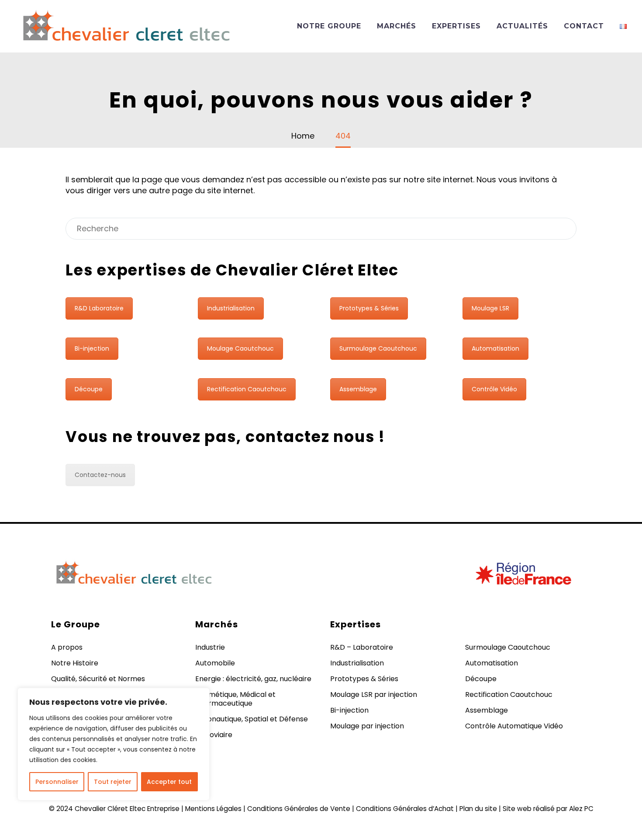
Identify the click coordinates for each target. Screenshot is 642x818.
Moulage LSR (490, 308)
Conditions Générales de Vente (298, 808)
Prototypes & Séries (369, 308)
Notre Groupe (329, 26)
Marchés (396, 26)
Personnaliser (57, 781)
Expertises (456, 26)
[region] (113, 744)
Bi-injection (92, 348)
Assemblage (358, 389)
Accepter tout (169, 781)
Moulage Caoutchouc (240, 348)
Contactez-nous (100, 474)
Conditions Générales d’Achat (405, 808)
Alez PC (581, 808)
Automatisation (495, 348)
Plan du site (478, 808)
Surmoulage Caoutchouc (378, 348)
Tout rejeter (112, 781)
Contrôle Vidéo (494, 389)
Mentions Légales (213, 808)
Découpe (89, 389)
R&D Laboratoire (99, 308)
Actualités (522, 26)
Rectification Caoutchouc (246, 389)
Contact (584, 26)
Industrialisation (231, 308)
